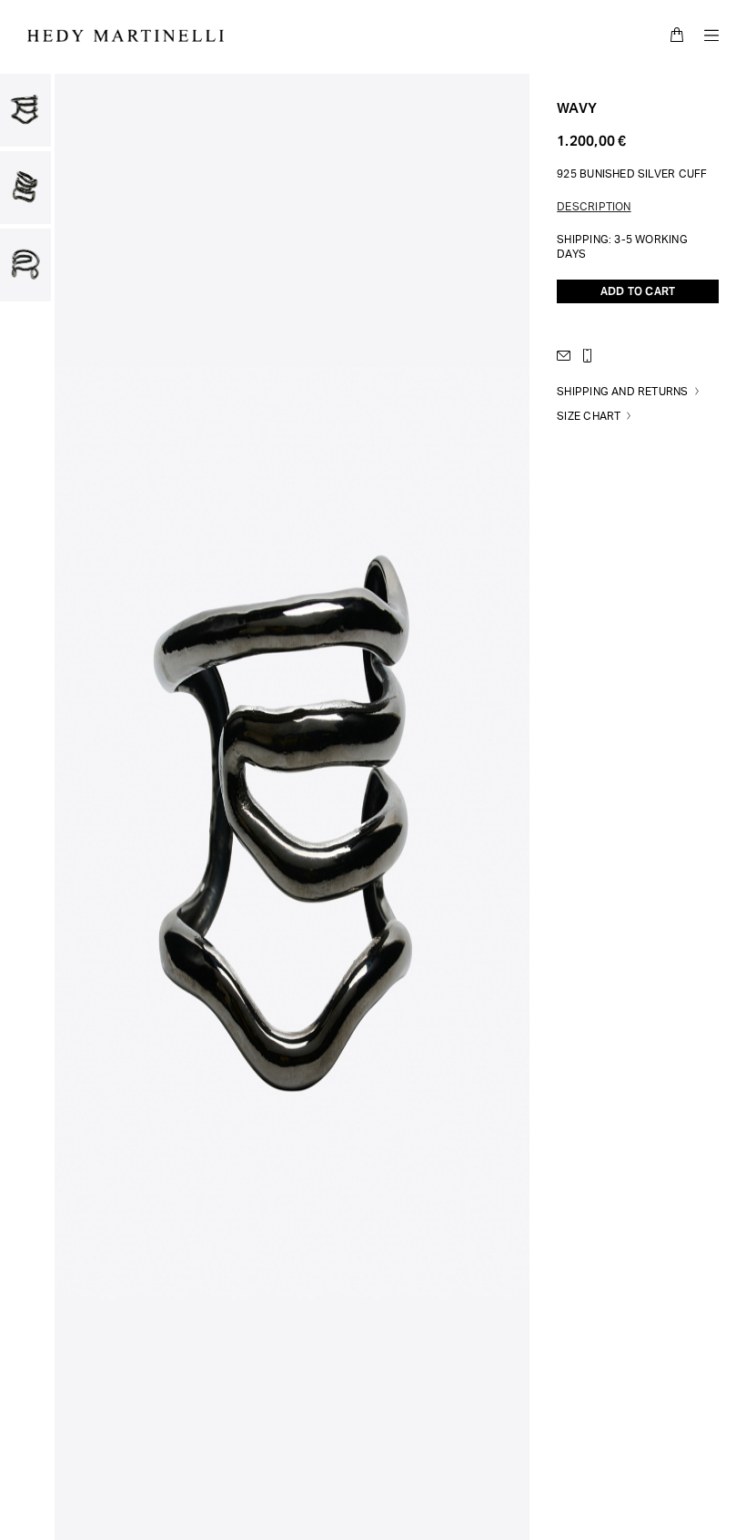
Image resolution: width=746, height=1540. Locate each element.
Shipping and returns (622, 391)
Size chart (588, 416)
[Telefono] (591, 355)
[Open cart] (677, 34)
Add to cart (637, 291)
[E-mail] (568, 355)
